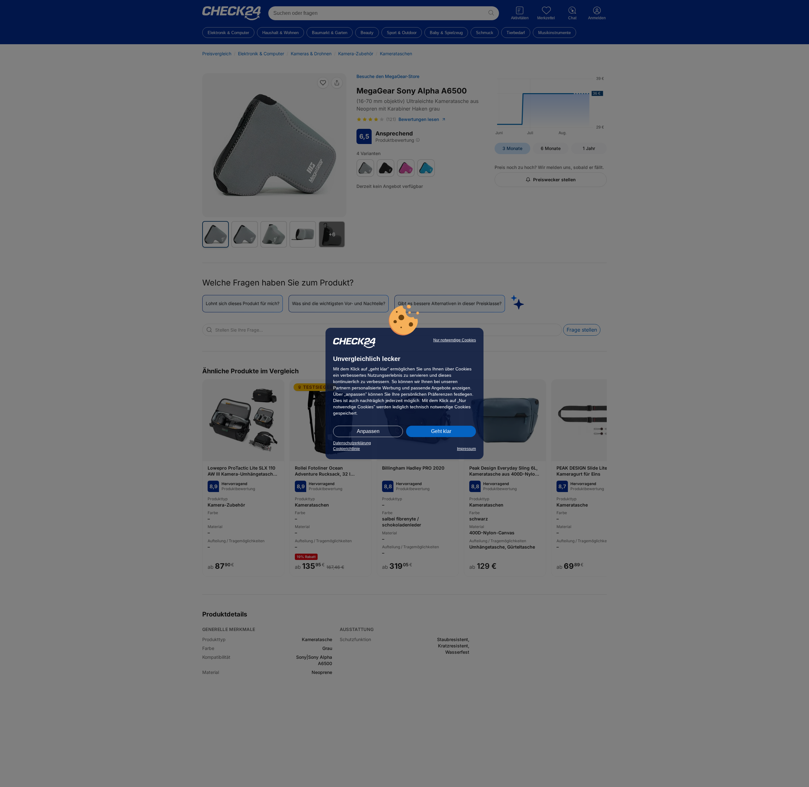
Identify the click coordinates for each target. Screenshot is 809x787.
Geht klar (441, 431)
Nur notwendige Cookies (454, 340)
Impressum (466, 449)
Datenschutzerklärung (352, 443)
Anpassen (368, 431)
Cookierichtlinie (346, 449)
